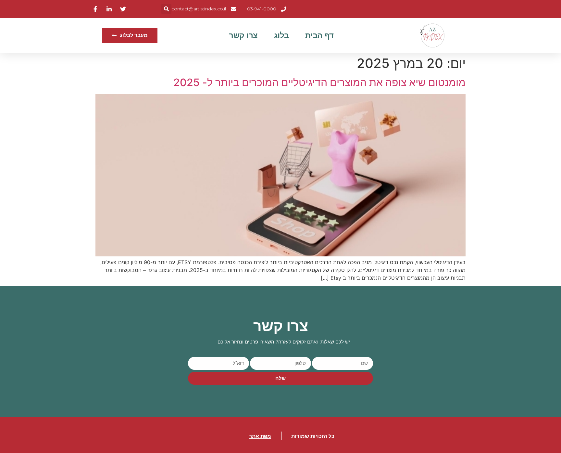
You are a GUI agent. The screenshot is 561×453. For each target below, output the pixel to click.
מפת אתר (260, 436)
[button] (166, 9)
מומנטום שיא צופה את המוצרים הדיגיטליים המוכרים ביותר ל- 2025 (319, 82)
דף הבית (319, 35)
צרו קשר (243, 35)
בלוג (281, 35)
